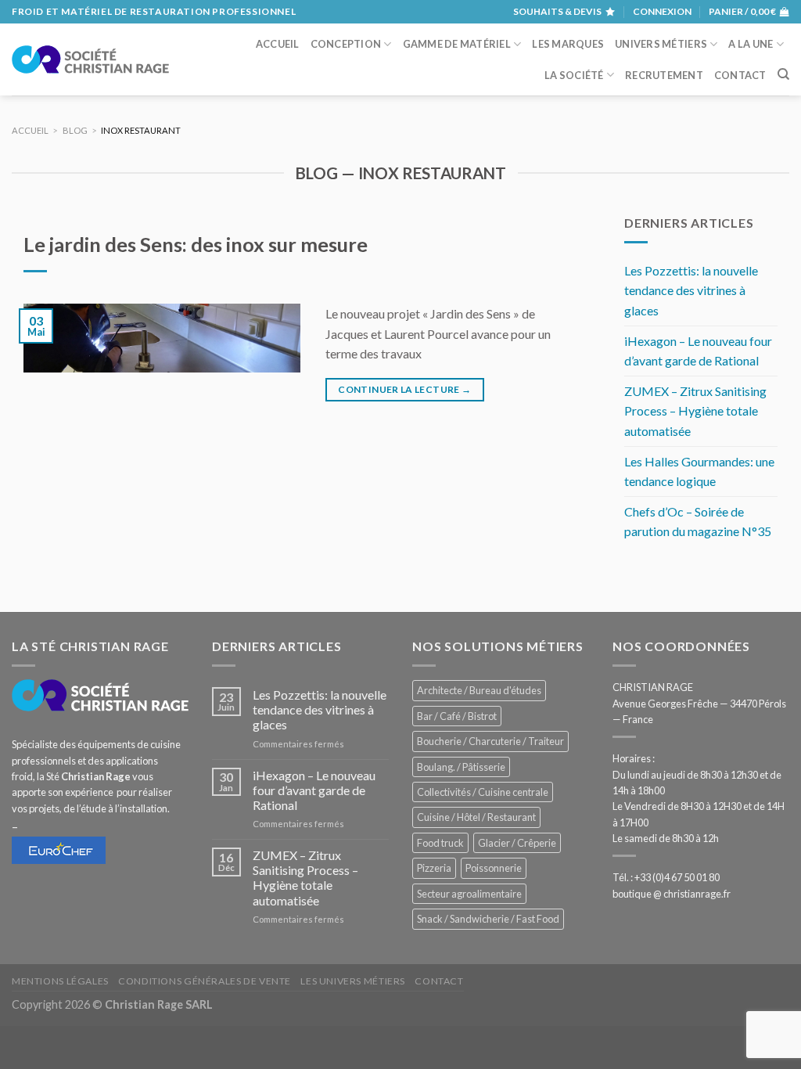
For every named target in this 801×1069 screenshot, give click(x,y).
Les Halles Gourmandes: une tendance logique (699, 471)
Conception (346, 44)
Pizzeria (434, 868)
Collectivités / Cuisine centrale (482, 792)
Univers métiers (661, 44)
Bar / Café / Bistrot (457, 716)
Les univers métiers (352, 981)
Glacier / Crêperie (517, 843)
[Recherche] (783, 74)
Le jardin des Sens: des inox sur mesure (195, 244)
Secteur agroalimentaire (469, 893)
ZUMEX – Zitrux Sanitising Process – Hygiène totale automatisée (695, 410)
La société (574, 75)
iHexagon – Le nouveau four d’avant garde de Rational (698, 351)
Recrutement (664, 75)
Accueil (278, 44)
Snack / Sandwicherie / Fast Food (488, 918)
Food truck (440, 843)
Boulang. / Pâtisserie (461, 767)
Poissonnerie (493, 868)
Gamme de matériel (457, 44)
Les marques (568, 44)
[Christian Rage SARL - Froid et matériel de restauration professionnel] (90, 59)
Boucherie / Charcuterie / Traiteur (490, 741)
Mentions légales (60, 981)
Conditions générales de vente (204, 981)
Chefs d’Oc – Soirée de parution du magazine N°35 (697, 521)
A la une (750, 44)
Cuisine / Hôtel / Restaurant (476, 817)
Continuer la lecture (404, 389)
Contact (740, 75)
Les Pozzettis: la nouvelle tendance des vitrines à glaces (691, 290)
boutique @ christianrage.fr (671, 893)
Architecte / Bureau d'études (479, 690)
